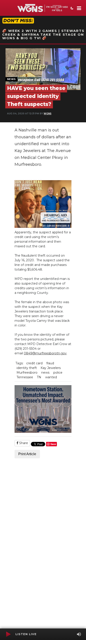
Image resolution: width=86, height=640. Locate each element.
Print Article (27, 454)
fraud (50, 363)
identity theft (27, 368)
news (45, 373)
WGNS (47, 113)
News (11, 79)
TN (39, 377)
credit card (34, 363)
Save (53, 444)
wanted (51, 377)
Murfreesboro (27, 373)
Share (23, 443)
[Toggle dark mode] (71, 8)
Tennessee (25, 377)
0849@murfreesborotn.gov (45, 353)
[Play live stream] (8, 634)
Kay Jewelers (51, 368)
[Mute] (78, 634)
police (57, 373)
